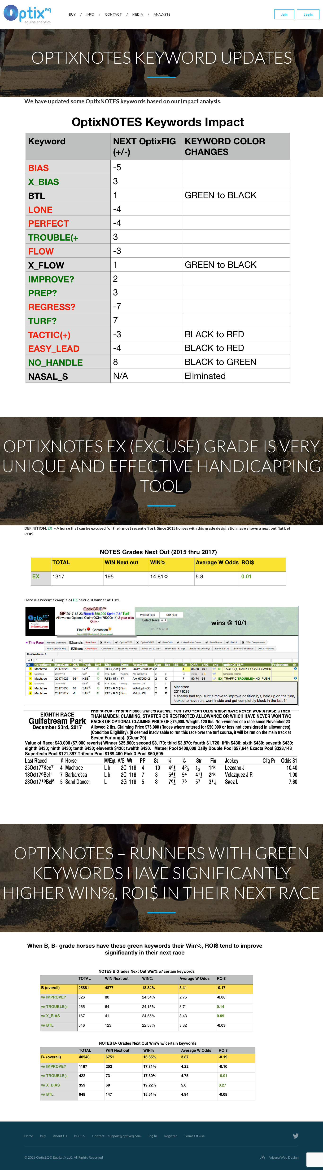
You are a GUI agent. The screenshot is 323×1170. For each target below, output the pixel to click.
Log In (152, 1136)
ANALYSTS (162, 14)
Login (308, 15)
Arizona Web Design (284, 1157)
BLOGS (79, 1136)
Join (284, 15)
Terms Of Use (194, 1136)
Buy (72, 14)
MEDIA (137, 14)
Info (90, 14)
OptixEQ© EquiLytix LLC (54, 1157)
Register (170, 1136)
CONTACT (113, 14)
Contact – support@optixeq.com (116, 1136)
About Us (60, 1136)
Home (28, 1136)
